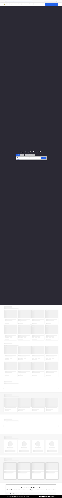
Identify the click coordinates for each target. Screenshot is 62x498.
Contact (40, 3)
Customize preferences (47, 496)
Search (43, 157)
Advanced (18, 159)
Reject (41, 496)
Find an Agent (30, 4)
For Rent (22, 154)
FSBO (43, 3)
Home (7, 4)
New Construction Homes (24, 4)
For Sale (17, 154)
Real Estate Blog (35, 4)
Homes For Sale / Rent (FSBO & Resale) (14, 4)
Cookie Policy (27, 496)
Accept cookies (53, 496)
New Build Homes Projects (29, 154)
